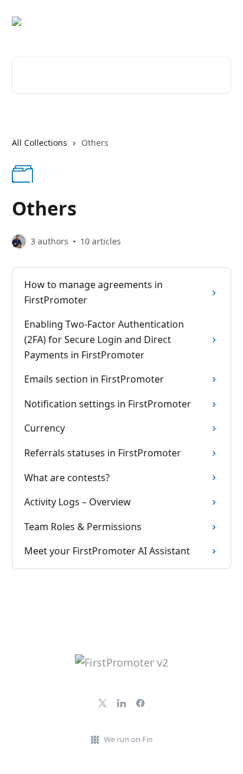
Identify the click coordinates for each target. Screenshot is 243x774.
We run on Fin (128, 739)
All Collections (39, 142)
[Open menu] (220, 21)
